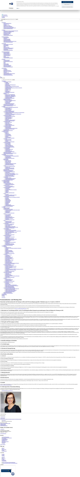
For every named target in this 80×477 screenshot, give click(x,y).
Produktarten (7, 203)
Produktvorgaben (7, 199)
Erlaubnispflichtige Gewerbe (9, 257)
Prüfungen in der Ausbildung (7, 32)
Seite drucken (4, 420)
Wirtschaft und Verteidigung (7, 40)
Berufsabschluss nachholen (7, 33)
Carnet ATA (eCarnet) (8, 210)
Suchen (17, 19)
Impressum (3, 457)
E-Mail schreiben (2, 418)
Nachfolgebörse (7, 148)
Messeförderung (7, 241)
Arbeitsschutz (7, 191)
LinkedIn (3, 454)
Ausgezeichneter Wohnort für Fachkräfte (10, 163)
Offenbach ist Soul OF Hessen (9, 175)
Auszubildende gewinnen (8, 113)
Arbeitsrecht (5, 246)
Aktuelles (7, 28)
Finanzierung (5, 38)
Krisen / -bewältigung (8, 144)
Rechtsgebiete (7, 198)
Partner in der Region (8, 160)
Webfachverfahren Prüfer (8, 124)
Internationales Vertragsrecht (9, 218)
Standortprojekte (6, 49)
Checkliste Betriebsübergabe (9, 149)
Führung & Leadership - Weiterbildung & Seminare (12, 86)
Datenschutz (3, 297)
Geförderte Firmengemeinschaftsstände (10, 242)
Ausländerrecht (7, 255)
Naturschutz (6, 190)
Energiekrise (7, 194)
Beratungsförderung (8, 143)
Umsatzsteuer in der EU (8, 280)
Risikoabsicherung (7, 236)
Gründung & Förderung (5, 131)
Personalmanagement (8, 89)
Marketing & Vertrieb (8, 88)
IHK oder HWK (7, 259)
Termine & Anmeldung (8, 101)
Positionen (10, 28)
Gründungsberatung (6, 37)
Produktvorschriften (6, 196)
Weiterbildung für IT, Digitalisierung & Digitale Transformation (13, 87)
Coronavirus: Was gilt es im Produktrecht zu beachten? (12, 197)
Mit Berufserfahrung (8, 127)
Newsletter (3, 17)
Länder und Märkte (6, 64)
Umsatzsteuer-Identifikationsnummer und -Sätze (11, 227)
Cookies (3, 459)
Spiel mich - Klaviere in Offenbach (10, 173)
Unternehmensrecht (6, 72)
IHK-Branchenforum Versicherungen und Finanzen (12, 263)
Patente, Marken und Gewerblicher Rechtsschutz (11, 285)
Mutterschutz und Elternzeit (9, 251)
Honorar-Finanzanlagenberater (9, 258)
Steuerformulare (7, 276)
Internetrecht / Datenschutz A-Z (9, 265)
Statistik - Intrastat (7, 225)
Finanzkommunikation (8, 139)
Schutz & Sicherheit (8, 90)
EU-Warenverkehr (6, 63)
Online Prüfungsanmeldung (9, 117)
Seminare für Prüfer (7, 123)
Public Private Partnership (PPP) (9, 238)
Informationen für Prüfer (7, 121)
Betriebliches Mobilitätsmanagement (10, 166)
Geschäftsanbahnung (8, 229)
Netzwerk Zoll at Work (7, 207)
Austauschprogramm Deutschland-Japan (10, 230)
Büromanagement (7, 85)
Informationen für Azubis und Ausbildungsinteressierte (11, 30)
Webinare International (8, 233)
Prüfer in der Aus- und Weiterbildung (8, 104)
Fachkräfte (5, 24)
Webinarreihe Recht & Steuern (8, 74)
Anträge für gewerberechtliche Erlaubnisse (9, 73)
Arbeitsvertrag (7, 273)
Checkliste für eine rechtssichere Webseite (10, 266)
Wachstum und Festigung (7, 142)
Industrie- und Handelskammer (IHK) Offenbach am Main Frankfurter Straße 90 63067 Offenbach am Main (5, 424)
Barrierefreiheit (4, 460)
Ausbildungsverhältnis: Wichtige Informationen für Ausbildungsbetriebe (14, 112)
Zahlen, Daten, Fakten (8, 161)
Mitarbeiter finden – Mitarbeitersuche (10, 95)
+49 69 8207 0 (2, 429)
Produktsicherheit (7, 201)
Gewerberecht (5, 69)
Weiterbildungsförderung (7, 25)
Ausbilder (6, 82)
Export (4, 62)
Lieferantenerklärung (8, 215)
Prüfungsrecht (7, 119)
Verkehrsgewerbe (7, 167)
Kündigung (6, 249)
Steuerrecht (5, 278)
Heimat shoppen (7, 172)
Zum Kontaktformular (3, 433)
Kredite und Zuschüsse (8, 140)
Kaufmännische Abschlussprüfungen (10, 116)
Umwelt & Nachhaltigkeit (7, 55)
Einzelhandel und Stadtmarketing (8, 48)
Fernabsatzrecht (7, 268)
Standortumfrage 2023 (8, 157)
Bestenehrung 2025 (6, 34)
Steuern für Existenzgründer (9, 279)
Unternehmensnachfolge (7, 39)
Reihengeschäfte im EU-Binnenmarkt (10, 226)
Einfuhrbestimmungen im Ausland (9, 217)
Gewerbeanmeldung (8, 134)
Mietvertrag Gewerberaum (8, 275)
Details (18, 8)
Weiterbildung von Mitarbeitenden (9, 96)
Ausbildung (3, 106)
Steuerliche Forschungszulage (9, 183)
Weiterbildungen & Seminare (7, 23)
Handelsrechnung (7, 211)
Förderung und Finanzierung (7, 65)
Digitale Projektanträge (8, 118)
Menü (1, 77)
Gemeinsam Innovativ (6, 54)
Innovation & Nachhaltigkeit (6, 180)
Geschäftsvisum (7, 212)
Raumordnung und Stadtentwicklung (8, 170)
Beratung (6, 132)
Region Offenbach (6, 45)
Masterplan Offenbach (8, 177)
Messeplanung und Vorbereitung (9, 243)
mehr (12, 28)
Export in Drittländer (8, 214)
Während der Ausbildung (8, 109)
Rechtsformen (7, 283)
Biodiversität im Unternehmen (9, 164)
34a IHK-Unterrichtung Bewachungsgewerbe (10, 27)
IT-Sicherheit (7, 270)
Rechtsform (6, 136)
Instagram (3, 455)
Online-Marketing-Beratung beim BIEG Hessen (10, 41)
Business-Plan (7, 133)
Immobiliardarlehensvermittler (9, 260)
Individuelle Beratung (6, 52)
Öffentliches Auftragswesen (9, 145)
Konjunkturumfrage (8, 156)
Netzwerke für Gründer (8, 135)
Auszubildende (7, 83)
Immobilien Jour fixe (8, 162)
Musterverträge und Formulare (8, 71)
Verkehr (5, 46)
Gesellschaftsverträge (8, 274)
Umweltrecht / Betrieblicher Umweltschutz (11, 189)
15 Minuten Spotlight (6, 60)
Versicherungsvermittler (8, 262)
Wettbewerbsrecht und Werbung (9, 286)
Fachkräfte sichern (4, 294)
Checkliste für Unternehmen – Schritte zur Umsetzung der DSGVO (14, 269)
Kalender (5, 28)
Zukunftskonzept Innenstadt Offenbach (10, 178)
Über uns (3, 16)
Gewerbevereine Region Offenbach (10, 171)
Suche (7, 19)
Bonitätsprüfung (7, 237)
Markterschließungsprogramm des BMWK (11, 239)
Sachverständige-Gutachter (8, 261)
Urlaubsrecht (7, 252)
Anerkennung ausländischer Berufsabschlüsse (11, 128)
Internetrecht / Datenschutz (7, 70)
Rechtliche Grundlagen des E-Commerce (10, 267)
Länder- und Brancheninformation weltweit (11, 232)
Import (4, 220)
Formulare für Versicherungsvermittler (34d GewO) (12, 288)
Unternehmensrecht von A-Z (9, 282)
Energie (5, 56)
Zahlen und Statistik (8, 137)
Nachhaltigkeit (7, 188)
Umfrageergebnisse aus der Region (8, 44)
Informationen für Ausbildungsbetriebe (9, 31)
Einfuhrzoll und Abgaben (8, 221)
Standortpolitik (4, 154)
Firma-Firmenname (7, 284)
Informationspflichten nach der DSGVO (7, 390)
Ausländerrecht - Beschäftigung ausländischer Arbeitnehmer (13, 248)
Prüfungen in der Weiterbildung (8, 26)
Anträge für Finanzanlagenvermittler (10, 289)
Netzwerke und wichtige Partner (9, 231)
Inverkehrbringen (7, 202)
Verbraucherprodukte (8, 200)
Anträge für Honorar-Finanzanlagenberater (11, 290)
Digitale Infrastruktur (6, 47)
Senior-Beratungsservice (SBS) (9, 146)
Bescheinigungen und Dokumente (8, 61)
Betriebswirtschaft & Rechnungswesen (10, 84)
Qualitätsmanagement (8, 204)
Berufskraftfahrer (7, 102)
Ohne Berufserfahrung (8, 126)
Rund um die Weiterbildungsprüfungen (10, 100)
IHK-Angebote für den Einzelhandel (10, 174)
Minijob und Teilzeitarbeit (8, 250)
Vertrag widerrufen (2, 444)
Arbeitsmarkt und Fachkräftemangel (10, 94)
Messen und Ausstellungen (7, 240)
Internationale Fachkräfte (8, 97)
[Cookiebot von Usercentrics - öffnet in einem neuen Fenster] (11, 8)
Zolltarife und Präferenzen (8, 216)
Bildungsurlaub (7, 91)
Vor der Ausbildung (7, 108)
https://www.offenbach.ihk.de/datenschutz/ (20, 308)
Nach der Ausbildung (8, 110)
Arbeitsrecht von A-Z (8, 247)
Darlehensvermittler (7, 256)
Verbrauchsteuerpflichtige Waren (9, 224)
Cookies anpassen (67, 4)
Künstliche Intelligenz (6, 53)
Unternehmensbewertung (8, 150)
